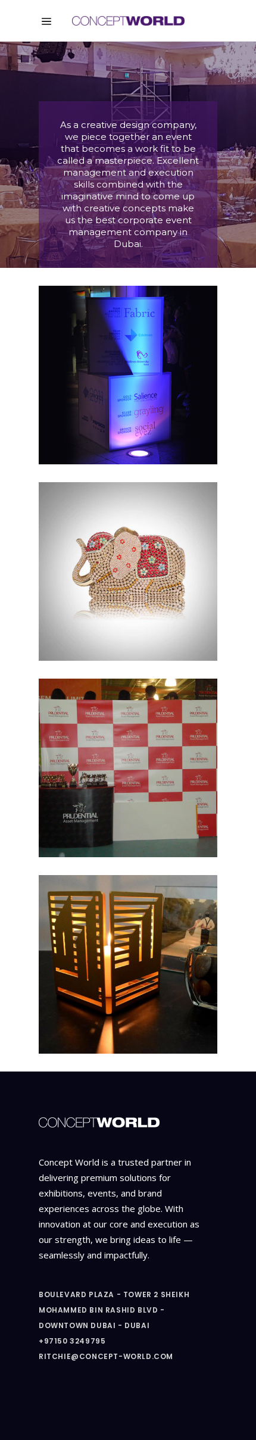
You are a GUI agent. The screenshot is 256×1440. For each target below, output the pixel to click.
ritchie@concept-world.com (106, 1356)
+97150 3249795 (72, 1341)
